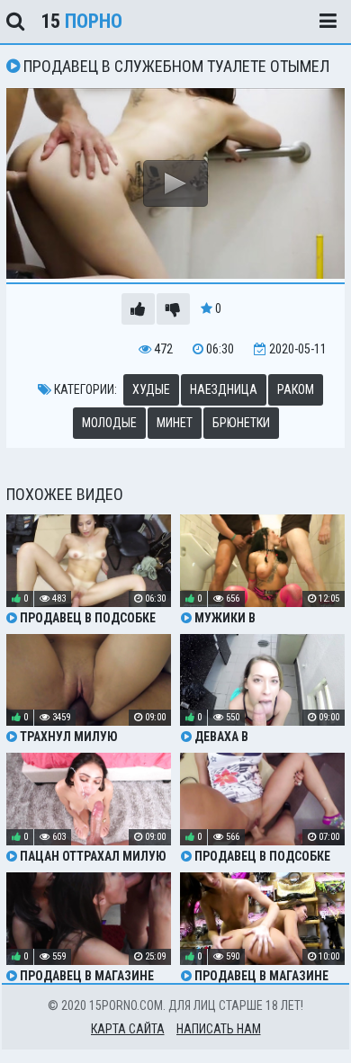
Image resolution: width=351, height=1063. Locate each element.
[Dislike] (173, 309)
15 (81, 21)
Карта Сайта (128, 1029)
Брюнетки (241, 422)
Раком (295, 389)
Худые (151, 389)
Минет (175, 422)
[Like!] (138, 309)
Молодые (109, 422)
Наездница (223, 389)
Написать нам (218, 1029)
